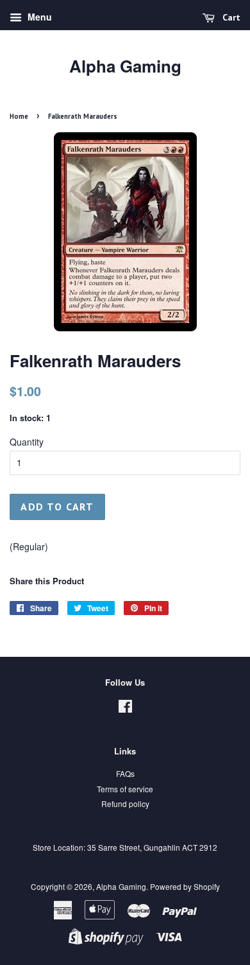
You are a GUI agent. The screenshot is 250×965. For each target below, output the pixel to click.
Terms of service (125, 788)
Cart (230, 17)
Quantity (27, 441)
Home (19, 116)
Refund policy (125, 803)
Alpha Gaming (125, 66)
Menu (38, 16)
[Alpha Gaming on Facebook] (125, 708)
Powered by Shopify (185, 886)
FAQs (125, 773)
